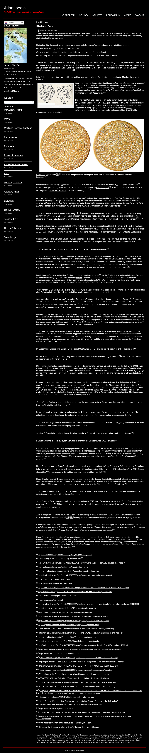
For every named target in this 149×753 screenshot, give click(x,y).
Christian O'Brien (127, 735)
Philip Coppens (102, 188)
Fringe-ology (10, 137)
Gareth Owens (89, 737)
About (127, 15)
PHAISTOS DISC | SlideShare (51, 579)
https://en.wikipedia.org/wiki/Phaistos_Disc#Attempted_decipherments (67, 637)
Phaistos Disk (44, 26)
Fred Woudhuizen (74, 275)
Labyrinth (9, 201)
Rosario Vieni (66, 216)
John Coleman (59, 739)
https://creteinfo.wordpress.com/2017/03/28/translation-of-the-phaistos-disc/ (69, 641)
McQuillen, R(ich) (13, 110)
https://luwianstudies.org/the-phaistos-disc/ (56, 708)
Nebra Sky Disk (54, 341)
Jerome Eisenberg (47, 739)
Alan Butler (40, 214)
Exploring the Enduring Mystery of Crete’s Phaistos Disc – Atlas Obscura (69, 727)
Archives (97, 15)
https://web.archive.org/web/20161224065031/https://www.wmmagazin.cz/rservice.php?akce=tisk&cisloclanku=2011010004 (89, 604)
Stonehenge (10, 237)
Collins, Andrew (12, 210)
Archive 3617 (11, 219)
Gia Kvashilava (107, 737)
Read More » (13, 91)
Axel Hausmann (111, 33)
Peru (6, 173)
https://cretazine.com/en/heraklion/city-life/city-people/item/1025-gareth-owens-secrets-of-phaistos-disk (81, 633)
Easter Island (107, 402)
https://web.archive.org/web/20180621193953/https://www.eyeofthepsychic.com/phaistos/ (75, 670)
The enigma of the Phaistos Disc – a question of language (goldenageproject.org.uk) (74, 674)
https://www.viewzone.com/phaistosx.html (55, 584)
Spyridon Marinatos (44, 259)
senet (64, 742)
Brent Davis (105, 735)
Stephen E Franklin (97, 742)
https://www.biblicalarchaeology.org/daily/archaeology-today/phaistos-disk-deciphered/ (73, 621)
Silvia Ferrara (71, 742)
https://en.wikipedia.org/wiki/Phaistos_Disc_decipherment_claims (65, 555)
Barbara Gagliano (94, 735)
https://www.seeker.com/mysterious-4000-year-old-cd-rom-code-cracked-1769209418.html (75, 616)
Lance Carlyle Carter (87, 739)
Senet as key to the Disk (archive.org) (54, 559)
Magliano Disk (121, 739)
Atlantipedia (15, 7)
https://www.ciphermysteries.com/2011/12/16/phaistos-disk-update (65, 612)
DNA (140, 735)
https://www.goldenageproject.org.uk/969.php (57, 596)
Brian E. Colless (115, 735)
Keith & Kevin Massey (72, 739)
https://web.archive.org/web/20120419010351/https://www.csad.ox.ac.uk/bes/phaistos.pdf (75, 575)
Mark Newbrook (52, 741)
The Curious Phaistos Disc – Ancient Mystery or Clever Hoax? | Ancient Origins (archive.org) (76, 629)
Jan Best (131, 737)
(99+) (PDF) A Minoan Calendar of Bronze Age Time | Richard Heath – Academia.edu (74, 678)
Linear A (98, 739)
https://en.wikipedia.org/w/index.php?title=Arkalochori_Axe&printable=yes (69, 571)
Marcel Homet (59, 198)
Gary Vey (98, 737)
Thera (128, 108)
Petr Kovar (81, 741)
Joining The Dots (12, 65)
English (10, 22)
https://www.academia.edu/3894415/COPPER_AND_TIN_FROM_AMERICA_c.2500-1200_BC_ (79, 666)
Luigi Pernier (106, 739)
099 (137, 218)
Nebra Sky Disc (63, 741)
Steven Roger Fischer (112, 742)
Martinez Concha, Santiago (18, 128)
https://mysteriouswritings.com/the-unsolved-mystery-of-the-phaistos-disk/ (69, 625)
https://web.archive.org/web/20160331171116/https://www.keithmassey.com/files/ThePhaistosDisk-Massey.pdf (84, 588)
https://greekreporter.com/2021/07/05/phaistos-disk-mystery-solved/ (66, 697)
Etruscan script (42, 737)
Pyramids (9, 146)
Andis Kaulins (49, 249)
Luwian (113, 739)
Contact (139, 15)
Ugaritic (127, 742)
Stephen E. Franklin (44, 433)
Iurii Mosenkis (122, 737)
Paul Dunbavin (73, 219)
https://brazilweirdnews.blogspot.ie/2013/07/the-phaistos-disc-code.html (68, 608)
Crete (95, 33)
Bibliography (113, 15)
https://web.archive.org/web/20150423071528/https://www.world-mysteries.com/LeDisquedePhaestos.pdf (82, 563)
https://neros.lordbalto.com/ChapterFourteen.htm (59, 654)
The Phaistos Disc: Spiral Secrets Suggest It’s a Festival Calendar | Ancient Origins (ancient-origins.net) (82, 712)
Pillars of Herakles (13, 155)
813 (124, 198)
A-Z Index (83, 15)
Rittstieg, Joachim (13, 182)
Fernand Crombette (58, 191)
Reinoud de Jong (43, 382)
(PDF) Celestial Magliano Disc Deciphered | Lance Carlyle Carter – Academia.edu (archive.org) (78, 658)
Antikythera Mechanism (16, 164)
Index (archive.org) (46, 600)
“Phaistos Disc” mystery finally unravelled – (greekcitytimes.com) (65, 723)
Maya (7, 119)
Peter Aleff (73, 741)
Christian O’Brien (43, 239)
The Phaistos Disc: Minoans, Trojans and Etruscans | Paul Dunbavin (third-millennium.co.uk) (77, 687)
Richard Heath (124, 741)
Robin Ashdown (46, 742)
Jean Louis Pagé (57, 229)
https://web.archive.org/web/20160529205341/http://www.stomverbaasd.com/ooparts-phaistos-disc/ (80, 649)
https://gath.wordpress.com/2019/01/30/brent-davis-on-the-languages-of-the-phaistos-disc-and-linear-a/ (81, 662)
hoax (115, 737)
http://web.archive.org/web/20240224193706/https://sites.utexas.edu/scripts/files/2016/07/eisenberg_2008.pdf (83, 645)
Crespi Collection (12, 228)
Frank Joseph (42, 175)
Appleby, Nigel (11, 191)
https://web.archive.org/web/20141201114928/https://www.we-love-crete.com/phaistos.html (75, 592)
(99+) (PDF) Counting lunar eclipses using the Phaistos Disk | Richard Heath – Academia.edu (77, 682)
